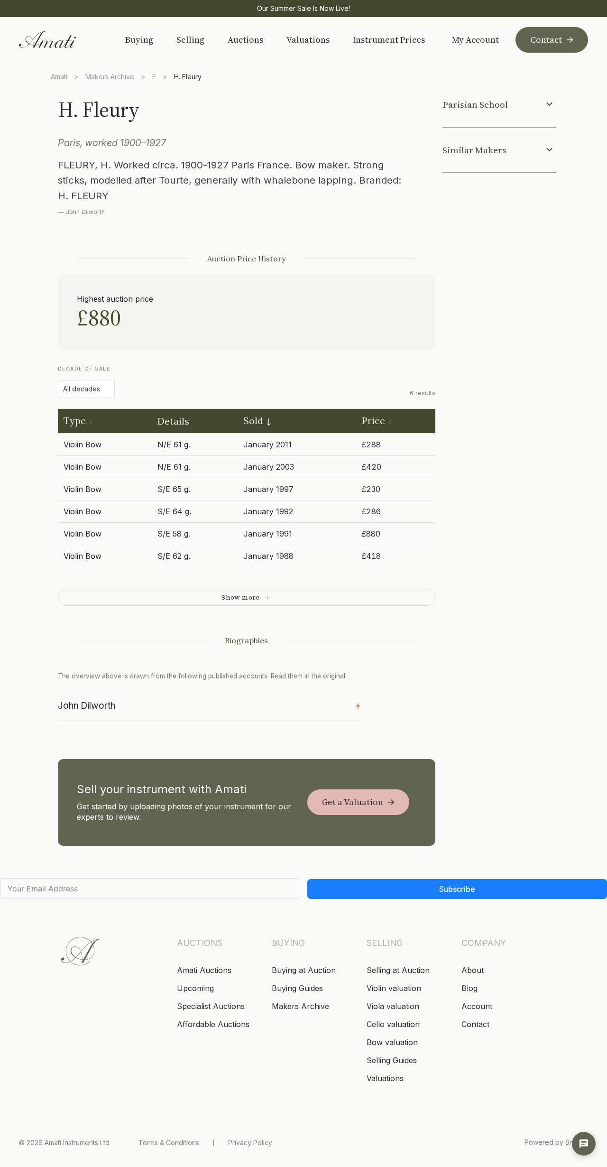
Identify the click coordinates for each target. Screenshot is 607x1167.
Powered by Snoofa (556, 1142)
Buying (139, 40)
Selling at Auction (398, 970)
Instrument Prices (389, 40)
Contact (546, 40)
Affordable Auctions (213, 1024)
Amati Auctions (204, 970)
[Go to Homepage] (60, 39)
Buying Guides (297, 988)
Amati (59, 77)
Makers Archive (109, 77)
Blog (469, 988)
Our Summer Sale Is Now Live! (303, 8)
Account (476, 1006)
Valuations (308, 40)
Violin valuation (394, 988)
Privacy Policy (250, 1143)
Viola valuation (393, 1006)
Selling (190, 40)
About (472, 970)
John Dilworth (209, 705)
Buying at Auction (304, 970)
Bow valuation (392, 1042)
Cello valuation (393, 1024)
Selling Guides (392, 1060)
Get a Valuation (352, 802)
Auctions (245, 40)
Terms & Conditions (168, 1143)
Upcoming (195, 988)
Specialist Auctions (211, 1006)
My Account (475, 40)
